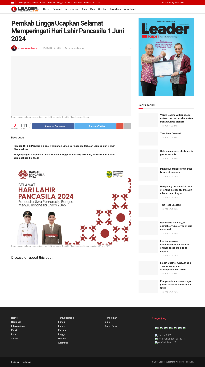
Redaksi (15, 362)
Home (46, 9)
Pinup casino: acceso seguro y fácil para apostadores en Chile (176, 284)
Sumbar (102, 9)
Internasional (71, 9)
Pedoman (26, 362)
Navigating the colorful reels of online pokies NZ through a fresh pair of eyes (176, 190)
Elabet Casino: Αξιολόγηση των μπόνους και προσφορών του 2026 (175, 266)
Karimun (51, 2)
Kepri (84, 9)
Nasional (57, 9)
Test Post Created (170, 133)
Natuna (68, 2)
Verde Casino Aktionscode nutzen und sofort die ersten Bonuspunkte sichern (176, 118)
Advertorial (129, 9)
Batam (43, 2)
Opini (98, 2)
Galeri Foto (115, 9)
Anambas (78, 2)
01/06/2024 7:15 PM (52, 48)
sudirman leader (29, 48)
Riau (92, 9)
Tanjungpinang (24, 2)
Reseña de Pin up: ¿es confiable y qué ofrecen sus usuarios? (176, 226)
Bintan (35, 2)
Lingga (60, 2)
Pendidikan (89, 2)
